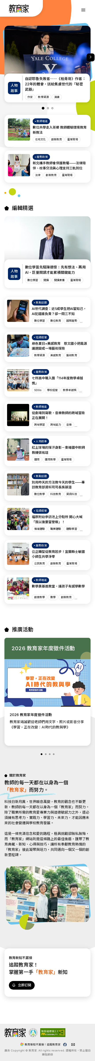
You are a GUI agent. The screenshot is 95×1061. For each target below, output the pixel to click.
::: (7, 9)
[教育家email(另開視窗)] (73, 1044)
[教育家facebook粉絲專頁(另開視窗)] (65, 1044)
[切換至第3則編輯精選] (52, 108)
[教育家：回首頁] (19, 11)
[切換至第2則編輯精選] (48, 108)
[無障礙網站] (52, 1036)
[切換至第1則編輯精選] (43, 108)
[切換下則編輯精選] (91, 57)
